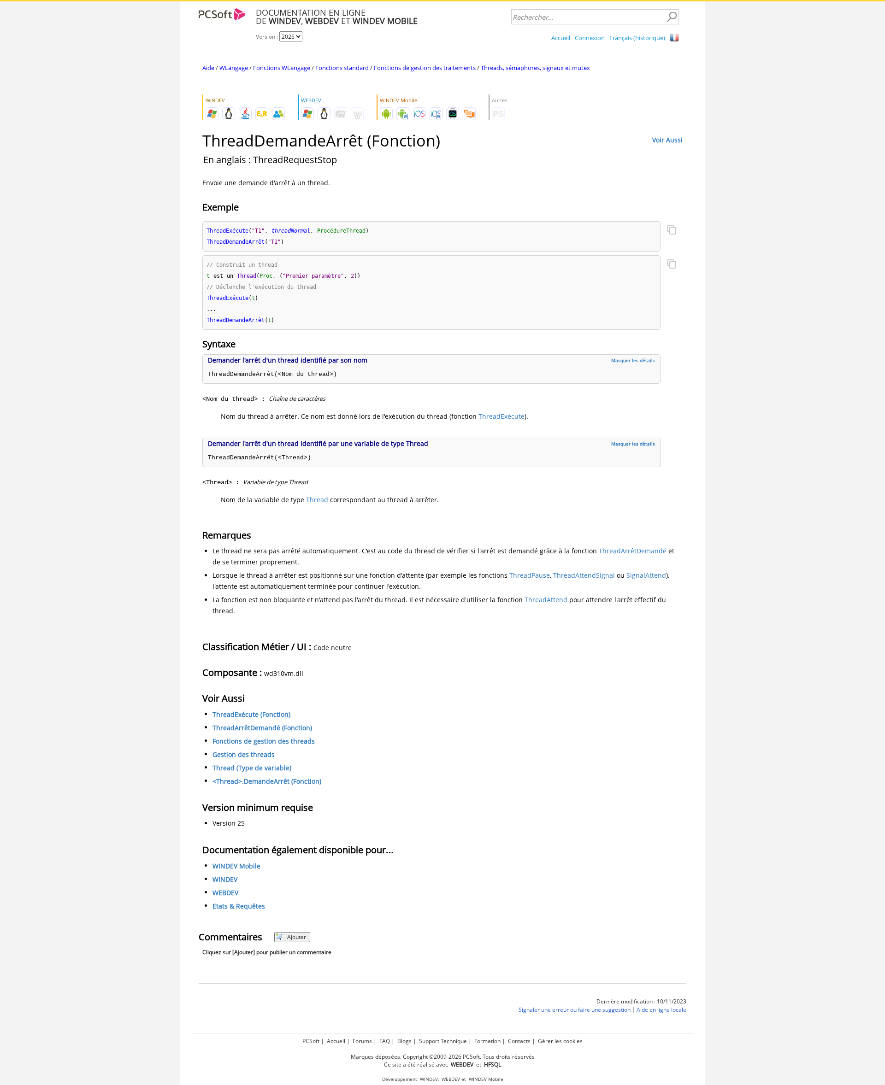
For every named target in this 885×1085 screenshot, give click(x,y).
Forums (362, 1041)
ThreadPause (529, 575)
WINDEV (224, 879)
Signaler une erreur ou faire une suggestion (575, 1010)
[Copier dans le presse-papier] (671, 231)
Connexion (590, 38)
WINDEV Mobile (236, 866)
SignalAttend (646, 575)
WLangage (233, 68)
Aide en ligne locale (661, 1010)
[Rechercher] (671, 17)
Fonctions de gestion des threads (263, 741)
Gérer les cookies (560, 1041)
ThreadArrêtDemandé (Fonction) (262, 727)
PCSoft (310, 1041)
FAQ (384, 1041)
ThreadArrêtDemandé (633, 550)
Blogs (404, 1041)
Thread (317, 499)
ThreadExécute (501, 416)
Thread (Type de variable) (251, 767)
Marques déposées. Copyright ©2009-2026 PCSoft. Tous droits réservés (443, 1057)
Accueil (560, 38)
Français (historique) (637, 38)
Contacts (519, 1041)
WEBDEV (225, 892)
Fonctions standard (342, 68)
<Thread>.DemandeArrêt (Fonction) (266, 781)
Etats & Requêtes (238, 906)
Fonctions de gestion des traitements (425, 68)
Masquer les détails (633, 360)
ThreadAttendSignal (584, 575)
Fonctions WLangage (281, 68)
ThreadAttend (546, 599)
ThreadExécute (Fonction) (251, 714)
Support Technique (443, 1041)
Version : (267, 37)
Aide (208, 68)
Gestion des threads (243, 754)
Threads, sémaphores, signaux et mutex (535, 68)
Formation (487, 1041)
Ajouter (296, 937)
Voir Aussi (667, 139)
